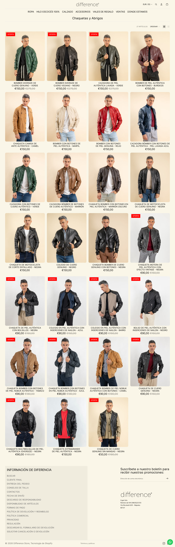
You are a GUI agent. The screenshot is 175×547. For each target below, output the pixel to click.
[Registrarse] (167, 478)
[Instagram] (163, 543)
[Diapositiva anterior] (9, 56)
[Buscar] (156, 4)
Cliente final (14, 479)
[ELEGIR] (41, 77)
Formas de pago (16, 507)
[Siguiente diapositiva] (41, 56)
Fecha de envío (15, 495)
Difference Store (21, 543)
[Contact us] (170, 542)
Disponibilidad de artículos (23, 503)
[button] (155, 26)
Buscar (11, 476)
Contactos (13, 491)
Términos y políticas (87, 543)
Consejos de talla (18, 487)
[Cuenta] (161, 4)
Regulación (13, 523)
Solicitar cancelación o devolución (28, 531)
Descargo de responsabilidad (24, 499)
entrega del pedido (18, 483)
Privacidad (13, 519)
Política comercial (18, 515)
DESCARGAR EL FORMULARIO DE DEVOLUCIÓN (30, 527)
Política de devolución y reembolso (28, 511)
